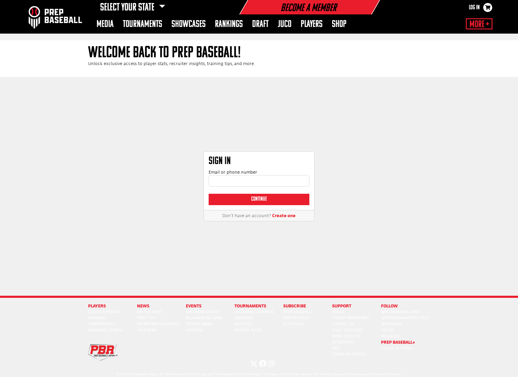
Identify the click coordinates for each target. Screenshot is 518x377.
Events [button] (193, 306)
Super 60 (194, 330)
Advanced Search (105, 330)
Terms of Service (349, 354)
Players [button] (312, 24)
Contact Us (343, 323)
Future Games (199, 323)
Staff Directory (348, 330)
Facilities (243, 323)
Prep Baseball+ (298, 311)
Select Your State (128, 7)
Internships (343, 342)
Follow (389, 306)
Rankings (97, 317)
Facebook (390, 336)
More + (479, 24)
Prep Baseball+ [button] (398, 342)
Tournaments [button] (142, 24)
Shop (339, 24)
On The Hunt (149, 311)
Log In (474, 8)
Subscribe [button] (294, 306)
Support (341, 306)
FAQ (335, 348)
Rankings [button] (229, 24)
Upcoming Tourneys (254, 311)
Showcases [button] (188, 24)
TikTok (387, 330)
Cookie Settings (396, 348)
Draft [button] (260, 24)
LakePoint (244, 317)
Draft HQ (146, 317)
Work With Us (346, 336)
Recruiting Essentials (158, 323)
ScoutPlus (293, 323)
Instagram (391, 323)
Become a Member (308, 8)
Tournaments (250, 306)
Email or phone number (233, 172)
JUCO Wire (147, 330)
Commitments (101, 323)
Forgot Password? (350, 317)
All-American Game (204, 317)
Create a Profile (104, 311)
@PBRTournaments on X (405, 317)
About (338, 311)
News (143, 306)
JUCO (284, 24)
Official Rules (248, 330)
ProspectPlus (296, 317)
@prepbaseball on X (401, 311)
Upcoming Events (203, 311)
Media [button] (105, 24)
